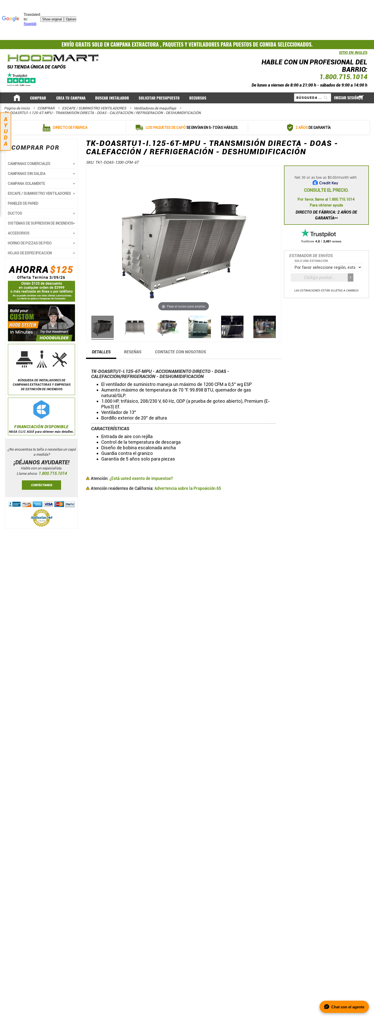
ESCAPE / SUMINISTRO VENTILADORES (94, 108)
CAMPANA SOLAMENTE (26, 184)
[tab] (101, 353)
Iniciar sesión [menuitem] (346, 97)
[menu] (187, 97)
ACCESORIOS (19, 233)
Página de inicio (17, 108)
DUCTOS (15, 213)
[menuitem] (38, 98)
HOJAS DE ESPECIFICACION (30, 253)
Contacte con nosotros (180, 352)
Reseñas (132, 352)
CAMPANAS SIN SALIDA (27, 174)
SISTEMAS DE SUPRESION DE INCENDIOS (40, 223)
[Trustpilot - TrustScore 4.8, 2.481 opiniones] (326, 236)
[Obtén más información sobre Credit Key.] (326, 179)
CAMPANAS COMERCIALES (29, 164)
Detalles (101, 352)
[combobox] (312, 97)
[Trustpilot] (21, 79)
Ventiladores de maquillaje (155, 108)
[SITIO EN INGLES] (337, 55)
